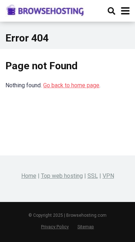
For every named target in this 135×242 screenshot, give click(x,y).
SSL (92, 175)
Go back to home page (71, 85)
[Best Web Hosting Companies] (45, 9)
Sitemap (85, 226)
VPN (108, 175)
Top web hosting (62, 175)
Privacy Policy (55, 226)
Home (28, 175)
